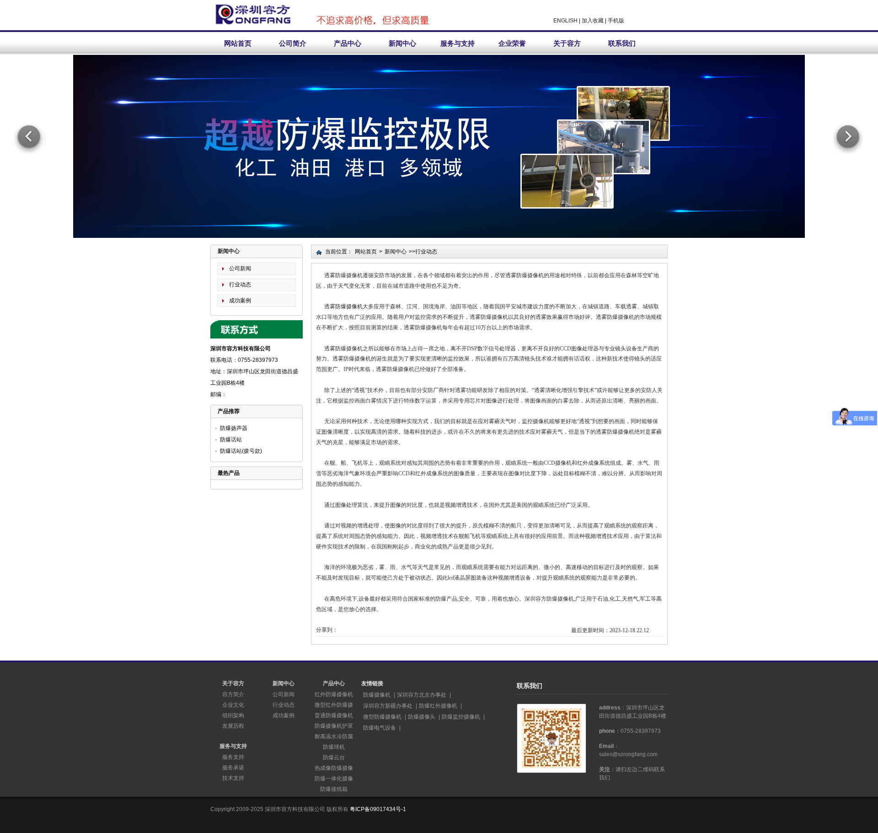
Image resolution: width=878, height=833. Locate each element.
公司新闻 (240, 268)
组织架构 (233, 715)
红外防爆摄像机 (334, 694)
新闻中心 (402, 43)
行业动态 (240, 284)
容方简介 (233, 694)
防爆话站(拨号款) (241, 451)
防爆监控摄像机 (461, 717)
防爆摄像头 (421, 717)
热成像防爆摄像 (334, 768)
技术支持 (233, 778)
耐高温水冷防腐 (334, 736)
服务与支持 (457, 43)
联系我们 (622, 43)
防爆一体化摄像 (334, 778)
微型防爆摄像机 (382, 717)
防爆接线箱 (334, 789)
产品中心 (347, 43)
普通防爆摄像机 (334, 715)
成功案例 (240, 300)
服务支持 (233, 757)
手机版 (616, 20)
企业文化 (233, 705)
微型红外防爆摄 (334, 705)
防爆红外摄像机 (438, 706)
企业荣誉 (512, 43)
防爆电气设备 (379, 728)
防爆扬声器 (233, 428)
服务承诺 (233, 767)
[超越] (439, 178)
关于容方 (567, 43)
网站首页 (238, 43)
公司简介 (292, 43)
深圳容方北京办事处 (421, 695)
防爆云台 (334, 757)
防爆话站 (231, 439)
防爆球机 (334, 747)
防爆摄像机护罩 (334, 726)
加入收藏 (593, 20)
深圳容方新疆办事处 (387, 706)
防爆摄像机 (349, 306)
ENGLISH (565, 20)
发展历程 (233, 726)
